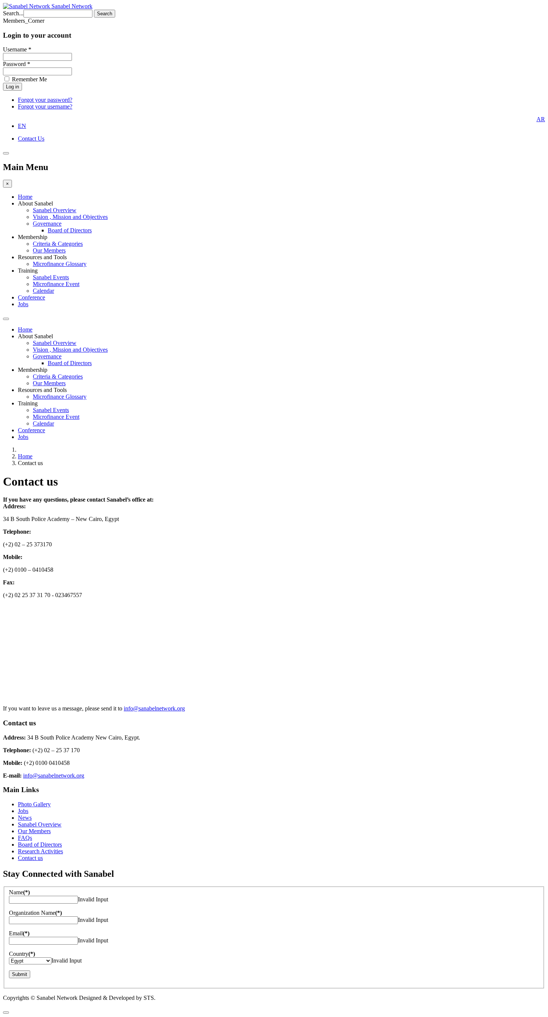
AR (540, 119)
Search (104, 13)
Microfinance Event (56, 284)
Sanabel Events (51, 277)
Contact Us (31, 138)
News (25, 817)
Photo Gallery (34, 804)
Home (25, 197)
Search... (13, 13)
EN (22, 126)
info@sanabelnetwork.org (154, 708)
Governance (47, 223)
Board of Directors (70, 230)
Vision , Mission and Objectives (70, 217)
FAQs (25, 838)
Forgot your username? (45, 106)
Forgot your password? (45, 100)
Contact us (30, 858)
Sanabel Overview (54, 210)
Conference (31, 297)
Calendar (43, 291)
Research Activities (40, 851)
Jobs (23, 304)
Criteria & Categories (58, 244)
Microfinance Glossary (59, 264)
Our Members (49, 250)
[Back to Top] (6, 1012)
